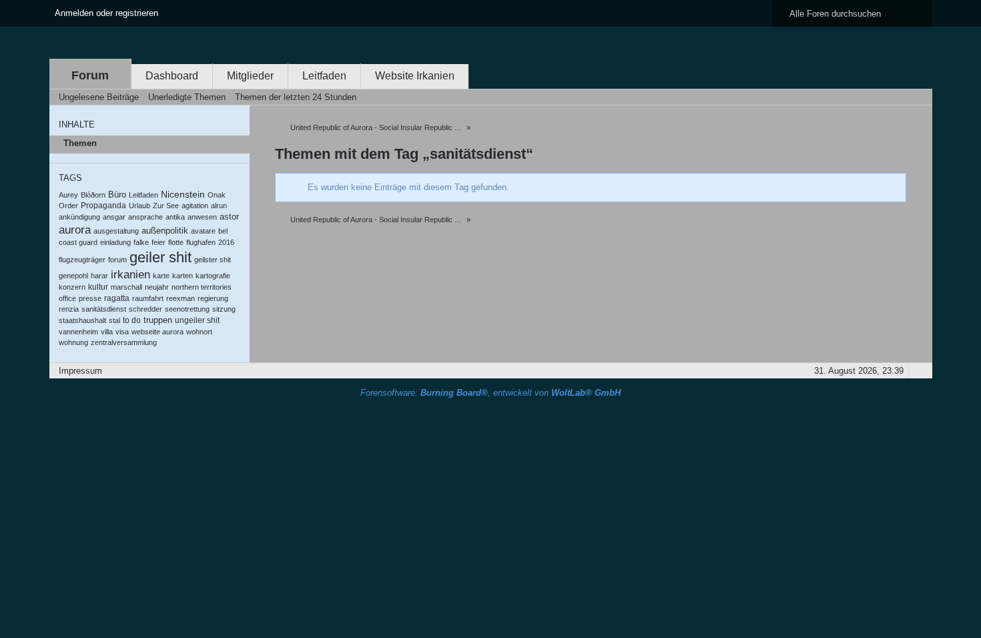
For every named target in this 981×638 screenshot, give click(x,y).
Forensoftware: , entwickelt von (490, 393)
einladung (115, 242)
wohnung (73, 342)
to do (132, 320)
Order (68, 206)
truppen (157, 320)
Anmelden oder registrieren (106, 13)
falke (141, 242)
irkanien (130, 274)
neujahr (157, 287)
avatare (203, 231)
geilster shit (212, 260)
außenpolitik (164, 231)
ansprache (145, 217)
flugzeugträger (82, 260)
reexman (180, 298)
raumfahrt (148, 298)
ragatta (116, 298)
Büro (117, 195)
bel (223, 231)
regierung (213, 298)
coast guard (78, 242)
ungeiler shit (197, 320)
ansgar (114, 217)
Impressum (80, 371)
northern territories (202, 287)
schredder (145, 309)
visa (122, 332)
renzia (69, 309)
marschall (126, 287)
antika (175, 217)
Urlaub (139, 206)
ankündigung (79, 217)
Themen (80, 143)
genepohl (73, 276)
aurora (75, 230)
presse (90, 298)
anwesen (202, 217)
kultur (98, 287)
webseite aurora (157, 332)
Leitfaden (324, 75)
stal (114, 320)
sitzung (224, 309)
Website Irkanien (414, 75)
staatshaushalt (82, 320)
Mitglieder (250, 75)
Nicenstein (183, 194)
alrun (219, 206)
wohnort (199, 332)
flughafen (201, 242)
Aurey (68, 195)
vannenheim (78, 332)
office (67, 298)
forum (117, 260)
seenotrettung (187, 309)
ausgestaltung (116, 231)
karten (182, 276)
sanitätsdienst (103, 309)
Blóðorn (93, 195)
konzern (72, 287)
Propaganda (103, 205)
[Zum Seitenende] (918, 97)
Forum (90, 75)
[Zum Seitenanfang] (918, 370)
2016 (226, 242)
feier (158, 242)
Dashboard (171, 75)
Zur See (166, 206)
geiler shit (160, 257)
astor (229, 217)
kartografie (213, 276)
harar (99, 276)
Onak (217, 195)
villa (107, 332)
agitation (195, 206)
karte (161, 276)
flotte (176, 242)
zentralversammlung (124, 342)
